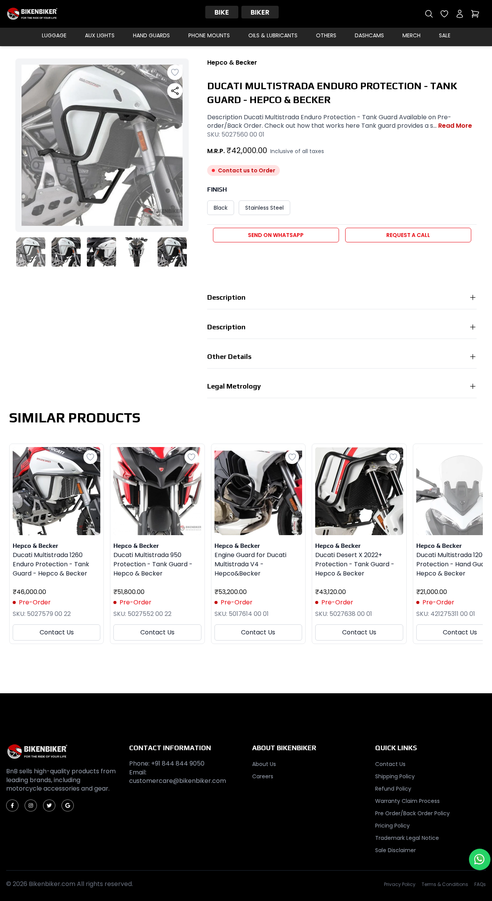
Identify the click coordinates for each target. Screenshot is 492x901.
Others (326, 35)
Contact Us (57, 632)
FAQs (480, 884)
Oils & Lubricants (273, 35)
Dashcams (369, 35)
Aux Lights (100, 35)
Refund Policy (393, 789)
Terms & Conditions (445, 884)
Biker (260, 12)
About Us (264, 764)
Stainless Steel (264, 208)
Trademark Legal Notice (407, 838)
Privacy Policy (400, 884)
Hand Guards (151, 35)
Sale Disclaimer (395, 850)
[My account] (459, 13)
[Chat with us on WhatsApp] (479, 859)
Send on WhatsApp (276, 235)
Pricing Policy (392, 825)
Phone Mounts (209, 35)
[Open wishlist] (444, 13)
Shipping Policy (395, 776)
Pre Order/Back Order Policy (412, 813)
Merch (411, 35)
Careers (262, 776)
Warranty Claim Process (407, 801)
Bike (221, 12)
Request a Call (408, 235)
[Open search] (429, 13)
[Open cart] (475, 14)
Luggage (54, 35)
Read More (455, 126)
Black (221, 208)
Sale (444, 35)
